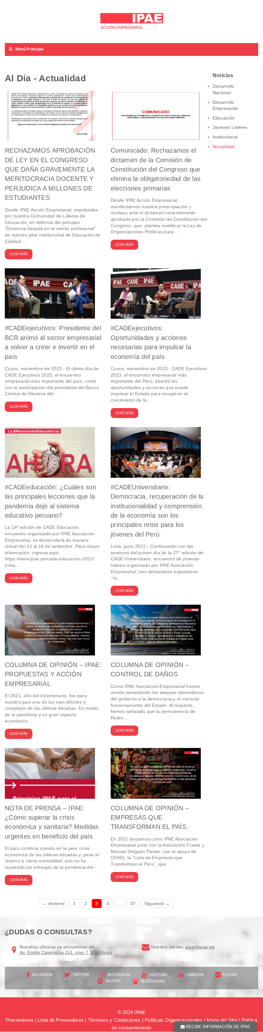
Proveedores (20, 1020)
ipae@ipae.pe (200, 946)
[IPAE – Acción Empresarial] (131, 21)
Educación (223, 117)
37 (133, 903)
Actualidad (224, 146)
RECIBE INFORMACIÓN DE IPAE (218, 1026)
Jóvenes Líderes (230, 127)
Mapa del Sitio (222, 1020)
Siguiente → (157, 903)
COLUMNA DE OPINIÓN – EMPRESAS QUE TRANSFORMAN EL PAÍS (150, 818)
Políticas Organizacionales (174, 1020)
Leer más (19, 254)
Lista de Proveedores (61, 1020)
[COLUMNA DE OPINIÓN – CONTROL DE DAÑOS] (156, 652)
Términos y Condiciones (114, 1020)
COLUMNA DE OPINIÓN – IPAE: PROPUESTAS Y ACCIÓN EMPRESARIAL (53, 674)
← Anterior (54, 903)
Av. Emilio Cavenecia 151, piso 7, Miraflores (66, 952)
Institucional (225, 136)
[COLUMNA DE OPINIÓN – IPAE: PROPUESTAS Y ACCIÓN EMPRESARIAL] (50, 652)
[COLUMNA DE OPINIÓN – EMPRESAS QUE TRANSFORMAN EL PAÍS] (156, 795)
